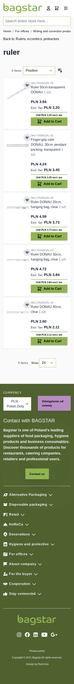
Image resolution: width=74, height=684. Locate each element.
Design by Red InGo (37, 664)
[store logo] (22, 8)
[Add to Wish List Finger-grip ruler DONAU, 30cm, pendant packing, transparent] (27, 137)
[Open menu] (66, 8)
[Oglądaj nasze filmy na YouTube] (44, 635)
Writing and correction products (53, 31)
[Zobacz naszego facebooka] (27, 634)
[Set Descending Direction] (60, 70)
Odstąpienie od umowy (53, 403)
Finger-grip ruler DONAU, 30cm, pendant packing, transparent (48, 144)
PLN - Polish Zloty (15, 404)
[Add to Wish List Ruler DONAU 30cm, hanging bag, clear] (27, 252)
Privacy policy (37, 651)
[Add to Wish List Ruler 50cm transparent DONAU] (27, 85)
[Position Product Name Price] (39, 70)
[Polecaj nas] (54, 635)
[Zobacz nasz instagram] (19, 634)
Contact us (37, 474)
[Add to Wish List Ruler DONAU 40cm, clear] (27, 305)
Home (7, 31)
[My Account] (48, 8)
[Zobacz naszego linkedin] (35, 634)
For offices (22, 31)
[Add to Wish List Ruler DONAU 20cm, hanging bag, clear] (27, 200)
